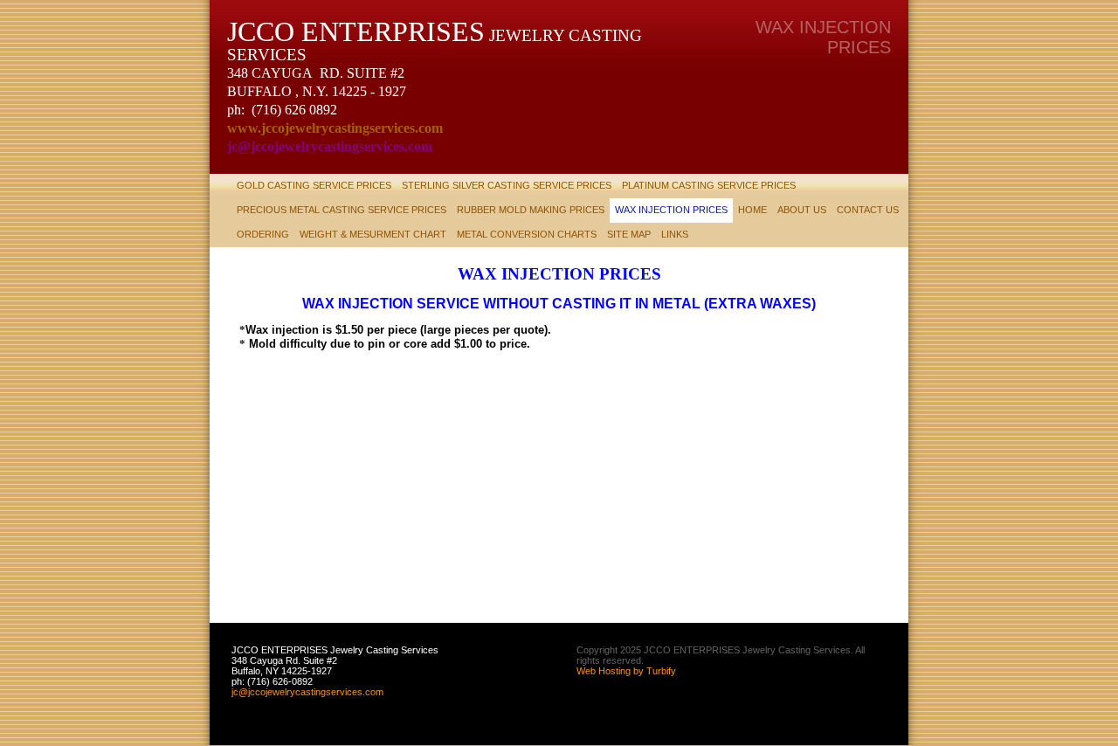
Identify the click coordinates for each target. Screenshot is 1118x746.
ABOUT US (801, 209)
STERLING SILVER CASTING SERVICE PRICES (506, 185)
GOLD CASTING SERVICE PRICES (314, 185)
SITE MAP (629, 234)
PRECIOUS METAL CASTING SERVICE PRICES (341, 209)
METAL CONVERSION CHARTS (527, 234)
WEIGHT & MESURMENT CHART (373, 234)
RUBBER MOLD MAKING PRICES (530, 209)
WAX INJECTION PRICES (671, 209)
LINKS (674, 234)
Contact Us (868, 209)
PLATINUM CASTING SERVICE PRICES (709, 185)
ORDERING (263, 234)
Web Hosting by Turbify (626, 671)
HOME (752, 209)
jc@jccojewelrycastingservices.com (307, 692)
